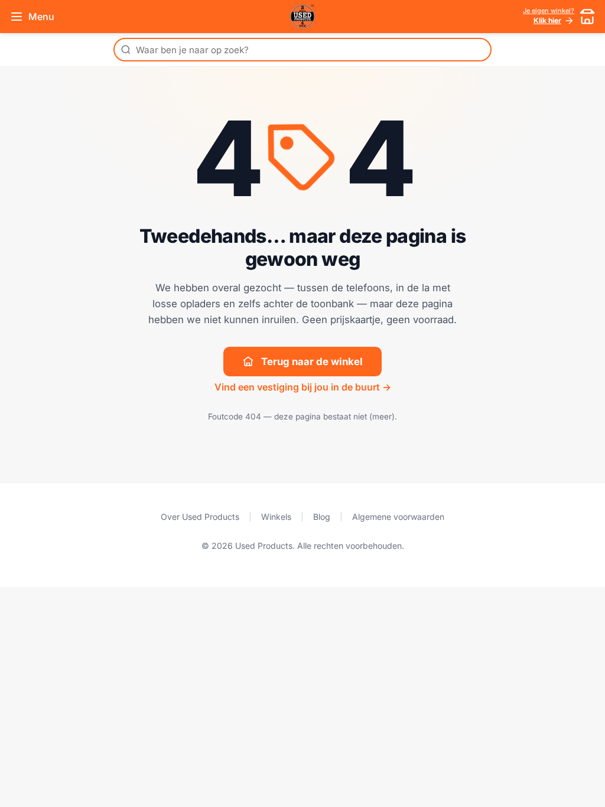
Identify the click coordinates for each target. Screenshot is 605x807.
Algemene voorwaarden (398, 517)
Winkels (276, 517)
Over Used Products (200, 517)
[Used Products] (302, 16)
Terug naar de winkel (312, 361)
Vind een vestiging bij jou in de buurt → (302, 387)
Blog (321, 517)
